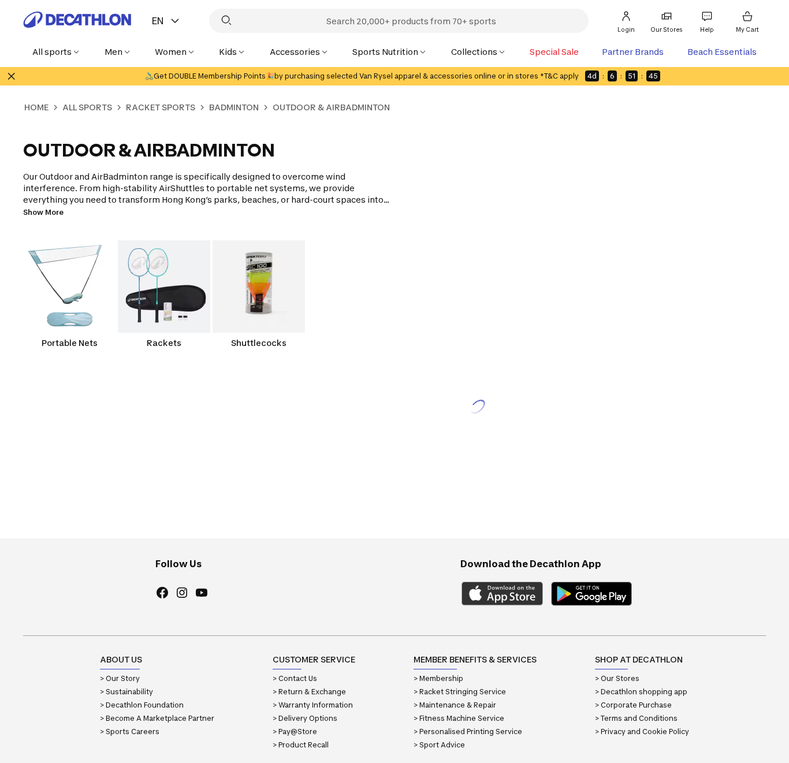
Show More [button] (43, 212)
